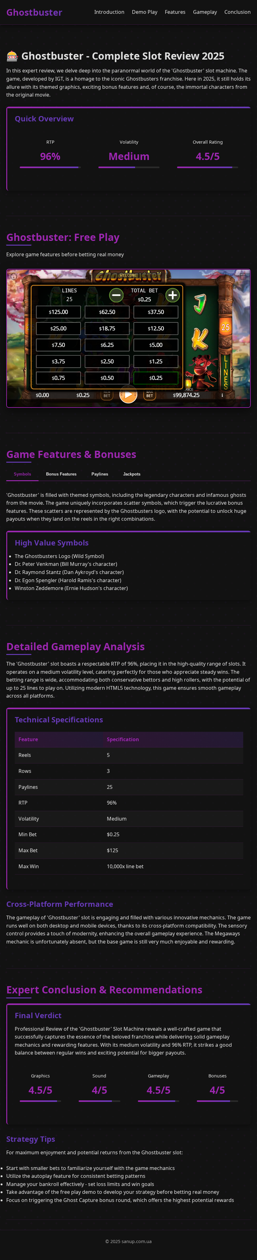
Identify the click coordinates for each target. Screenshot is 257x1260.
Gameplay (205, 11)
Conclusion (237, 11)
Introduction (109, 11)
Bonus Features (61, 474)
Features (175, 11)
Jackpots (131, 474)
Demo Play (144, 11)
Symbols (22, 474)
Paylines (100, 474)
